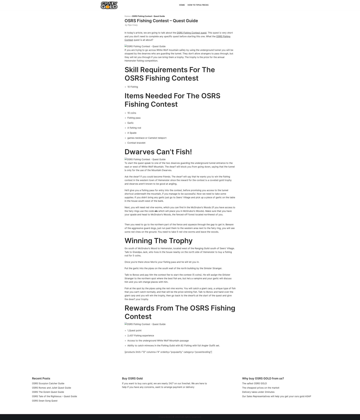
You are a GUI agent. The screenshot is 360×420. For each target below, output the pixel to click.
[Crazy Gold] (109, 5)
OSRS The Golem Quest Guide (48, 392)
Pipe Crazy (133, 25)
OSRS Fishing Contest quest (192, 32)
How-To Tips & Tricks (198, 5)
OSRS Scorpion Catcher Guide (48, 383)
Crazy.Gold (165, 417)
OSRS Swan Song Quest (45, 400)
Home (182, 5)
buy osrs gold (145, 383)
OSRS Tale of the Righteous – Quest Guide (54, 396)
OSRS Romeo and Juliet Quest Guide (51, 387)
